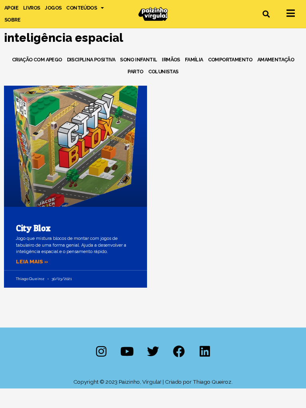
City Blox (33, 228)
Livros (31, 8)
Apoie (11, 8)
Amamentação (275, 60)
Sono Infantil (138, 60)
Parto (135, 72)
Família (194, 60)
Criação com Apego (37, 60)
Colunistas (163, 72)
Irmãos (171, 60)
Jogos (53, 8)
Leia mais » (32, 261)
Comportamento (230, 60)
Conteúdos (81, 8)
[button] (266, 14)
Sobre (12, 20)
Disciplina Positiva (91, 60)
